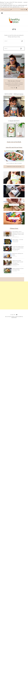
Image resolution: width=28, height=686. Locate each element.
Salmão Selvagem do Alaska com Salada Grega (18, 269)
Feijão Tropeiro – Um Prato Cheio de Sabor (17, 240)
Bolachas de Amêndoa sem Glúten (17, 254)
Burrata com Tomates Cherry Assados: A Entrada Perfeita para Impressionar (18, 248)
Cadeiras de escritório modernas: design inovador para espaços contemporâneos (17, 262)
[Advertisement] (14, 295)
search (2, 9)
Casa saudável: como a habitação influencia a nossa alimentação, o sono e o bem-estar (18, 233)
